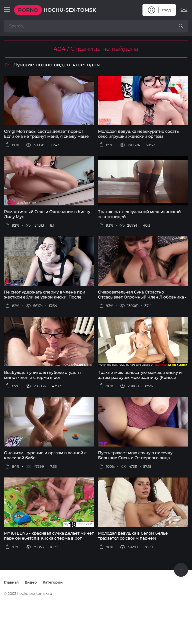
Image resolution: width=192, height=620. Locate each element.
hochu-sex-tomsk (57, 10)
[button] (7, 9)
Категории (53, 582)
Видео (31, 582)
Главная (11, 582)
